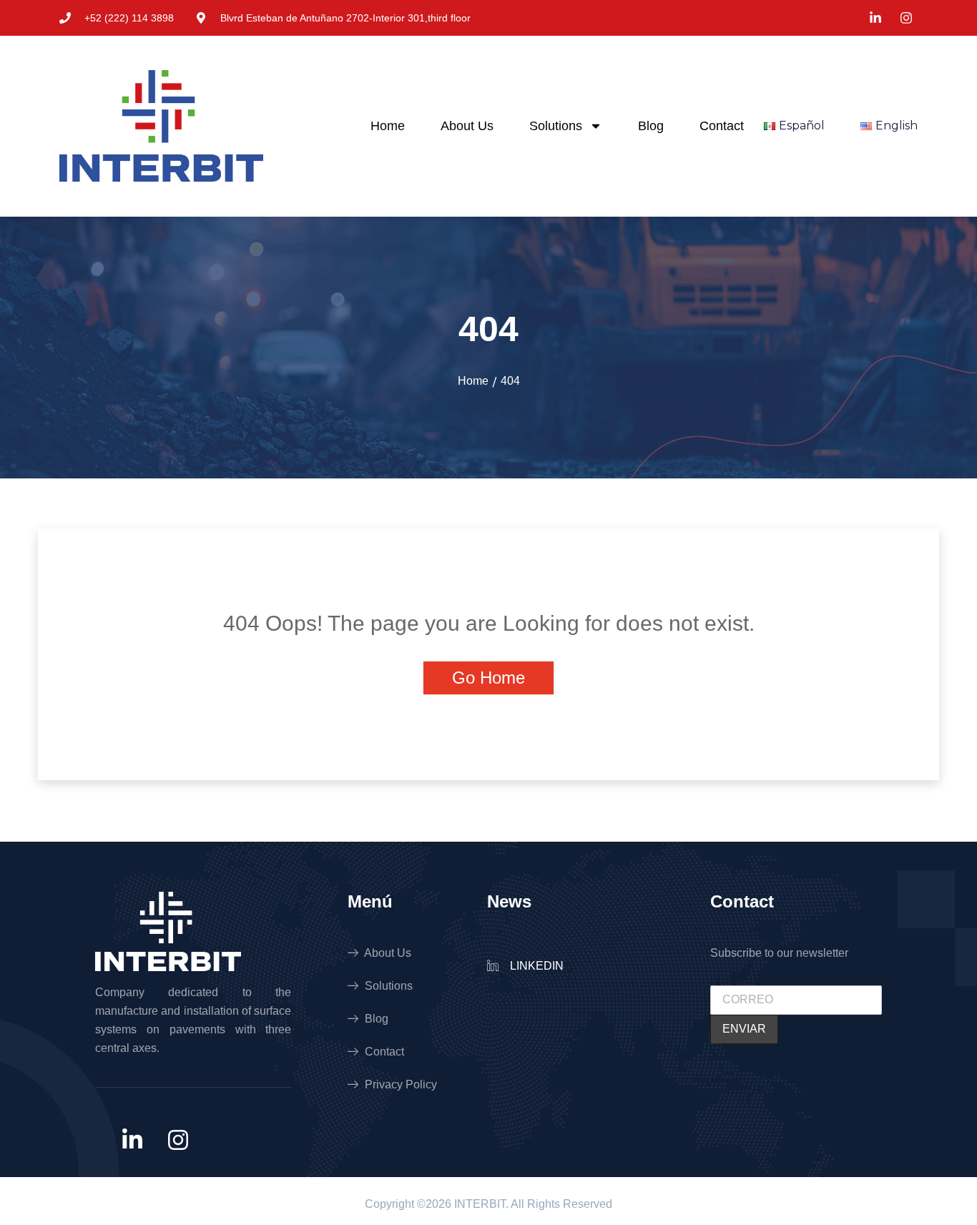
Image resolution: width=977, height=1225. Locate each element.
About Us (386, 953)
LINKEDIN (535, 966)
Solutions (555, 126)
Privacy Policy (399, 1084)
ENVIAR (744, 1029)
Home (387, 126)
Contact (721, 126)
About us (467, 126)
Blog (651, 126)
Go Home (488, 677)
